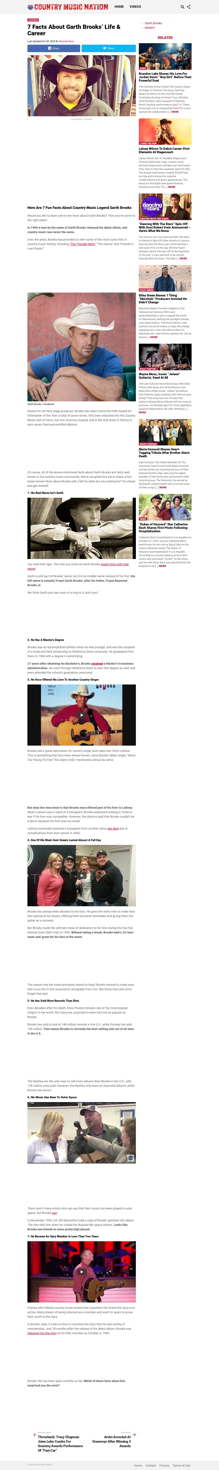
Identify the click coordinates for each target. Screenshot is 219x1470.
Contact (151, 1465)
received (97, 663)
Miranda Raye (66, 41)
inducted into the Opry (42, 1333)
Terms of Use (181, 1465)
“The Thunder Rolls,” (83, 244)
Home (119, 7)
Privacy (164, 1465)
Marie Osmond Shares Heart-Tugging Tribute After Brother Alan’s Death (164, 453)
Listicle (33, 20)
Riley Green (146, 290)
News (143, 68)
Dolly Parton (148, 369)
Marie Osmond (148, 444)
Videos (135, 7)
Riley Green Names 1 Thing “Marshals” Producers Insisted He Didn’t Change (163, 299)
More (175, 111)
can (54, 1213)
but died (113, 828)
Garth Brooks (153, 23)
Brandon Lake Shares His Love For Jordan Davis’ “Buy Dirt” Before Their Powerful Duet (165, 77)
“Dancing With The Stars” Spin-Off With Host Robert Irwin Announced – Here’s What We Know (164, 227)
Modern (150, 27)
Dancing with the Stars (154, 218)
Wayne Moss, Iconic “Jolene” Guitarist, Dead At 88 (159, 375)
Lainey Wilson (148, 143)
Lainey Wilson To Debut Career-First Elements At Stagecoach (164, 150)
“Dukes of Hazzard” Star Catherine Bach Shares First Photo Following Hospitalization (163, 528)
